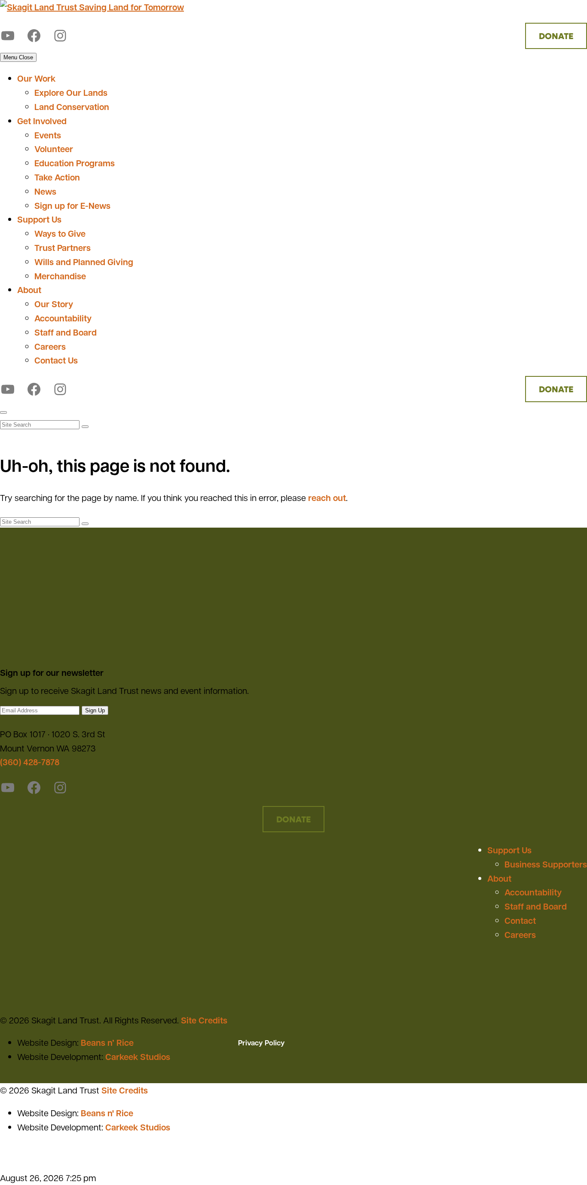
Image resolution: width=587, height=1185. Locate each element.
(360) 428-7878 (29, 762)
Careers (50, 346)
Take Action (57, 177)
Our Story (53, 304)
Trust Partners (62, 247)
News (45, 191)
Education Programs (74, 163)
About (29, 290)
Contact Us (56, 360)
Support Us (39, 219)
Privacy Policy (261, 1043)
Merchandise (60, 276)
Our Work (36, 78)
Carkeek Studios (137, 1057)
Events (47, 135)
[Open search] (3, 412)
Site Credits (204, 1020)
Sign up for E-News (72, 205)
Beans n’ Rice (107, 1042)
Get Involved (42, 121)
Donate (556, 36)
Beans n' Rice (107, 1113)
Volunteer (53, 149)
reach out (327, 498)
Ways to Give (60, 233)
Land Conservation (71, 107)
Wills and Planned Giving (83, 262)
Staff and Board (65, 332)
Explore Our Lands (70, 92)
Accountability (63, 318)
